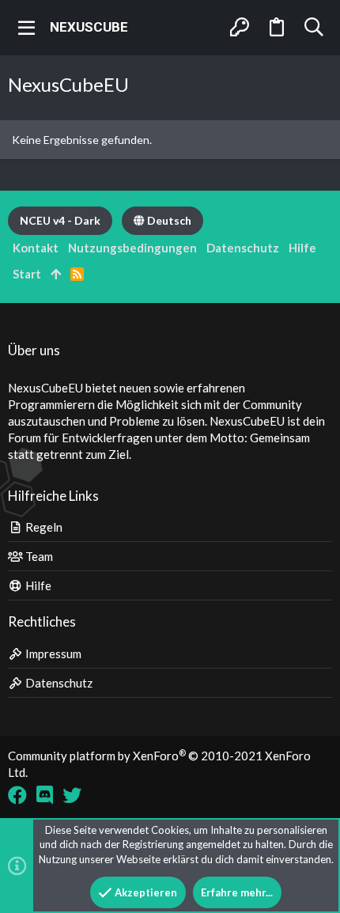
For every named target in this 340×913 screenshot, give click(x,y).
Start (27, 274)
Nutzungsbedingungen (132, 248)
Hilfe (37, 585)
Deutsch (168, 220)
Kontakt (36, 248)
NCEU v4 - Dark (60, 220)
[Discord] (44, 795)
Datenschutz (58, 683)
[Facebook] (17, 795)
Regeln (42, 527)
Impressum (52, 653)
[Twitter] (71, 795)
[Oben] (56, 274)
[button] (27, 27)
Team (38, 556)
